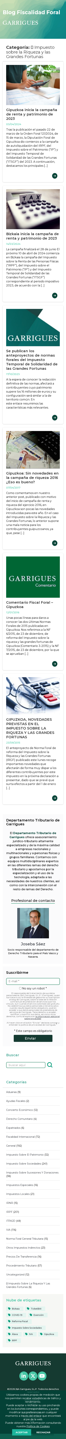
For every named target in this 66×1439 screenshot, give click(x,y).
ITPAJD (10, 1220)
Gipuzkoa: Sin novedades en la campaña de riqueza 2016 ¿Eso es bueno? (32, 477)
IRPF (9, 1211)
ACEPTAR (22, 1432)
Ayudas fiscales (15, 1101)
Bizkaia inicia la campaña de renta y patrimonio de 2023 (32, 236)
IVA (8, 1229)
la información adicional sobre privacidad (42, 1017)
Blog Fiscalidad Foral (31, 12)
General (10, 1145)
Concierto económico (19, 1110)
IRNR (9, 1203)
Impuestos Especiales (19, 1185)
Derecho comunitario (19, 1118)
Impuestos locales (18, 1194)
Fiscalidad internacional (20, 1136)
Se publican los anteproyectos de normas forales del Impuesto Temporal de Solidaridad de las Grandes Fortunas (32, 360)
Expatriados (13, 1127)
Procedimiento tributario (21, 1265)
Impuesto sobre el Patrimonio (25, 1154)
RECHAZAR (43, 1432)
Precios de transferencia (21, 1256)
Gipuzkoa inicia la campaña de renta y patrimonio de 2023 (31, 114)
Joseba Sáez (33, 943)
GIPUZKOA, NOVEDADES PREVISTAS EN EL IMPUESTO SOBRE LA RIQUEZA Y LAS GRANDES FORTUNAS (30, 728)
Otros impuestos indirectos (23, 1247)
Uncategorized (15, 1274)
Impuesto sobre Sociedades (23, 1163)
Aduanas (11, 1092)
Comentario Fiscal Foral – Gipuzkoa (29, 604)
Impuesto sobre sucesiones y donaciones (32, 1172)
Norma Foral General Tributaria (24, 1238)
